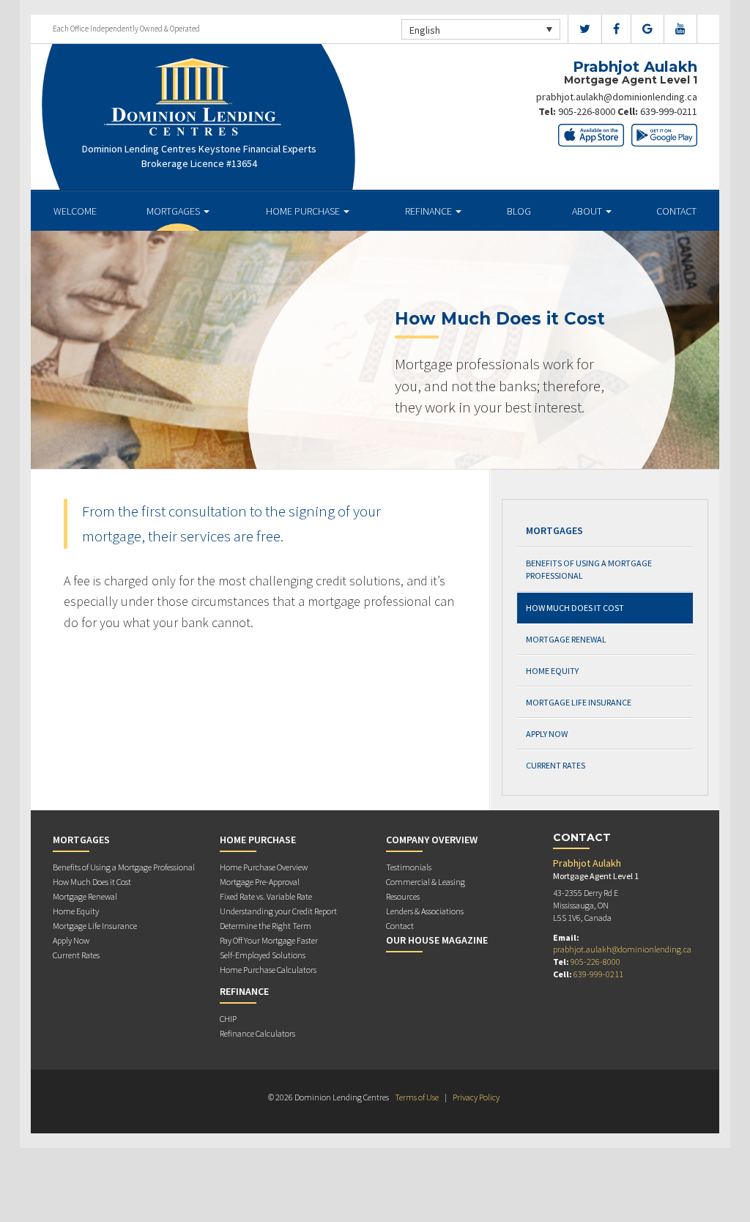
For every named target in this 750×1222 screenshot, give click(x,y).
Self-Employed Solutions (262, 954)
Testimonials (408, 867)
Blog (519, 211)
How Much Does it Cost (575, 607)
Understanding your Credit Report (278, 911)
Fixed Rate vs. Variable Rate (266, 896)
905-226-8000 (586, 111)
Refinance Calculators (257, 1033)
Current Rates (555, 765)
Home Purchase (304, 211)
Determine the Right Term (265, 925)
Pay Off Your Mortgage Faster (269, 940)
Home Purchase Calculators (268, 969)
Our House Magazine (437, 940)
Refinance (429, 211)
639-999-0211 (668, 111)
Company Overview (432, 839)
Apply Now (547, 733)
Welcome (75, 211)
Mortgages (174, 211)
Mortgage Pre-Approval (260, 881)
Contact (676, 211)
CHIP (228, 1018)
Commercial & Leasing (425, 881)
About (588, 211)
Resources (403, 896)
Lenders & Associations (425, 911)
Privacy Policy (476, 1097)
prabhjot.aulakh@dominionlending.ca (616, 96)
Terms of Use (417, 1097)
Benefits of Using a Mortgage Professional (589, 569)
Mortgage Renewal (566, 639)
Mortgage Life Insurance (578, 702)
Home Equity (552, 670)
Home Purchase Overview (264, 867)
